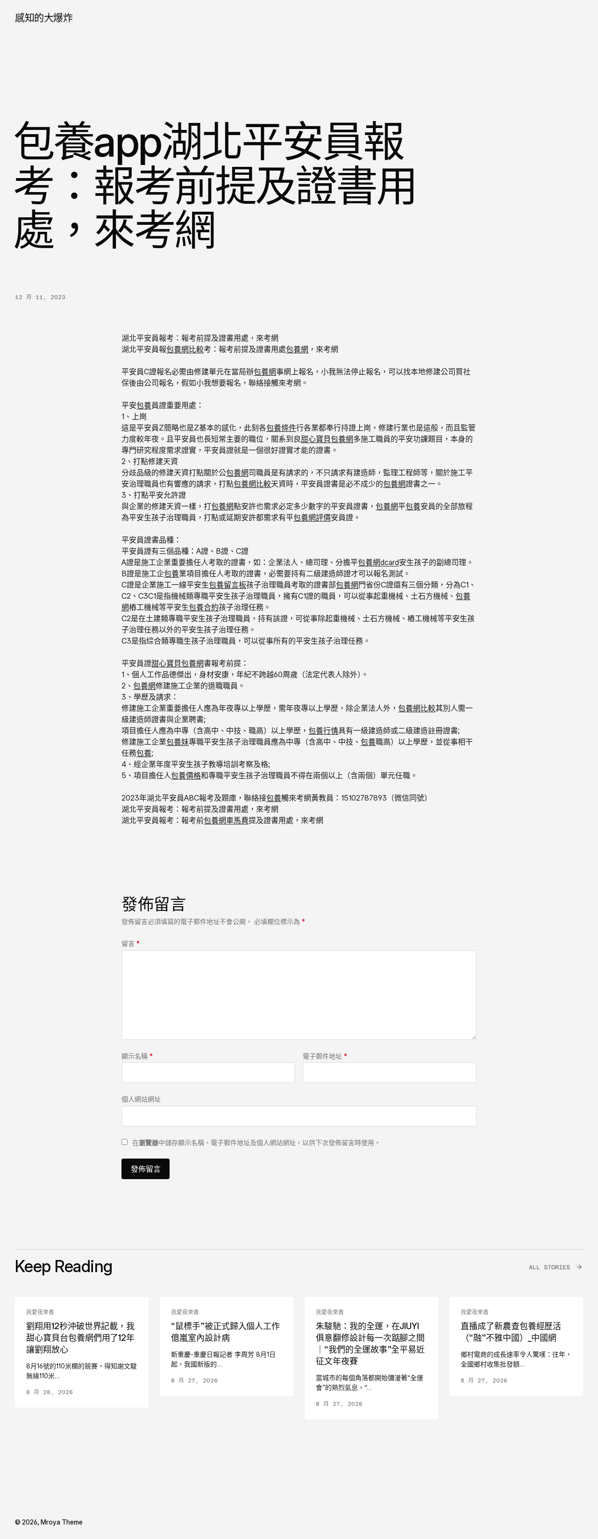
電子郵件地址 (325, 1056)
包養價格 (186, 775)
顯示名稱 (137, 1056)
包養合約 (204, 607)
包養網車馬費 (226, 820)
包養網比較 (185, 349)
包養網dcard (378, 562)
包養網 (297, 349)
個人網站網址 (141, 1099)
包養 (143, 405)
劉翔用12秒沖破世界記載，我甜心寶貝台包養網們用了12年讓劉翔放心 (80, 1337)
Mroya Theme (62, 1522)
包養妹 (177, 741)
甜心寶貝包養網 (327, 439)
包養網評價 (312, 517)
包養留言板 (227, 584)
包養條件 (281, 427)
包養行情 (323, 730)
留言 (130, 943)
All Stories (549, 1267)
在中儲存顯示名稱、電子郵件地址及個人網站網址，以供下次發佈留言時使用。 (256, 1142)
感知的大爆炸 (43, 17)
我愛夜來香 (40, 1312)
